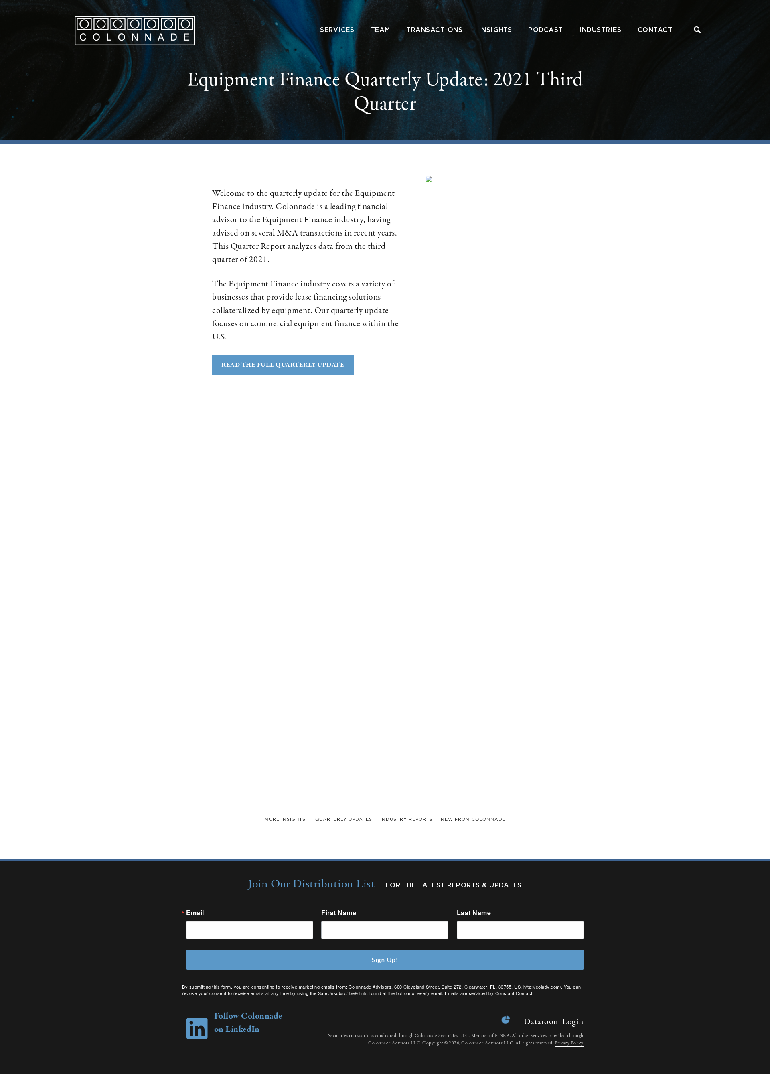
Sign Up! (385, 959)
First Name (338, 913)
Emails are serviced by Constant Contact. (489, 993)
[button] (697, 30)
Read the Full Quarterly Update (282, 365)
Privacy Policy (569, 1043)
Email (195, 913)
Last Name (474, 913)
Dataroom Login (554, 1022)
